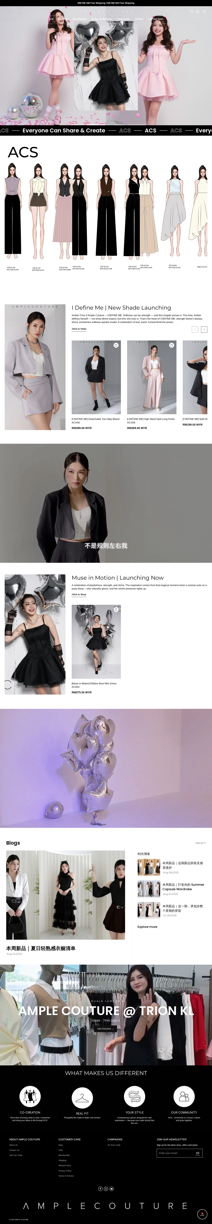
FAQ (61, 1150)
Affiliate (139, 19)
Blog (61, 1145)
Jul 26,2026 (170, 915)
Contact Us (14, 1150)
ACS (51, 19)
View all (199, 843)
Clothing (63, 19)
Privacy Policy (65, 1171)
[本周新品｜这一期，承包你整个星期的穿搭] (149, 910)
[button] (191, 11)
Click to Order (79, 329)
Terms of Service (66, 1176)
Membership (64, 1155)
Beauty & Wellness (102, 19)
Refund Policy (65, 1165)
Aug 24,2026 (14, 953)
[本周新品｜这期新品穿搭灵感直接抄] (149, 867)
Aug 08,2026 (170, 872)
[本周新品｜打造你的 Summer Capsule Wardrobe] (149, 888)
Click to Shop (79, 594)
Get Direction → (105, 1028)
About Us (13, 1145)
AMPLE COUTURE (21, 1219)
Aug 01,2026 (170, 894)
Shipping (62, 1160)
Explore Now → (106, 115)
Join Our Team (155, 19)
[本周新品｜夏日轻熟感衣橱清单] (65, 895)
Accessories (123, 19)
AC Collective (79, 19)
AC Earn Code (114, 1145)
